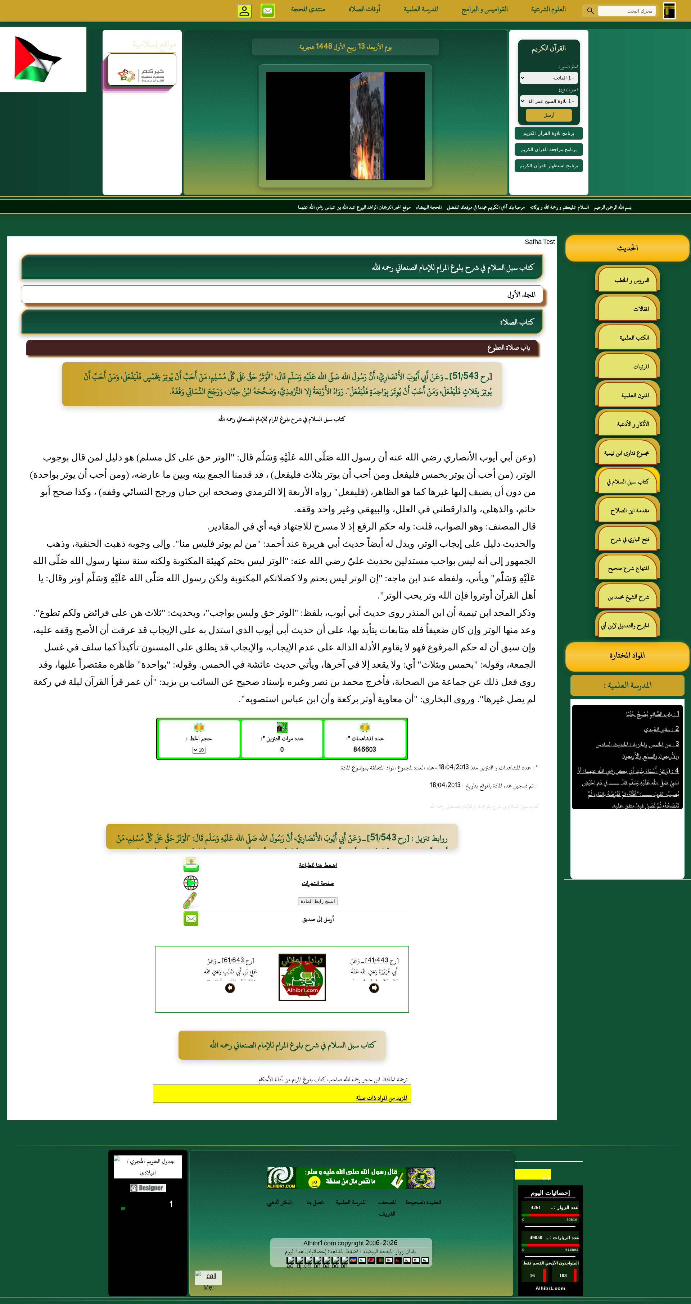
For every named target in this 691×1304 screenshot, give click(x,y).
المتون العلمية (635, 395)
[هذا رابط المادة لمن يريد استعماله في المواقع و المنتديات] (191, 900)
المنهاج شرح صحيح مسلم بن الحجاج (632, 571)
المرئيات (641, 366)
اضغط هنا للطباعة (318, 865)
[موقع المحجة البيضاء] (346, 128)
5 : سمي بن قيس (661, 795)
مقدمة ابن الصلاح (630, 510)
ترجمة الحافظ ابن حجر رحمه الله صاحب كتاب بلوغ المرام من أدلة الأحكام (332, 1079)
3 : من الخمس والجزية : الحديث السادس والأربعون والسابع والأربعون (637, 724)
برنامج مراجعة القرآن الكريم (549, 149)
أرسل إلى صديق (318, 919)
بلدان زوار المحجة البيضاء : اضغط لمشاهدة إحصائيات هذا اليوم (350, 1251)
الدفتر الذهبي (279, 1202)
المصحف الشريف (387, 1207)
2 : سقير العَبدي (661, 704)
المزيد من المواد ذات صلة (381, 1098)
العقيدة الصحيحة (423, 1202)
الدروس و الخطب (632, 280)
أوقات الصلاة (364, 9)
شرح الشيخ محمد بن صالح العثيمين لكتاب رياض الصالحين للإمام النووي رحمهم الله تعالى (632, 600)
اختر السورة (568, 66)
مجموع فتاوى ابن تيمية (626, 453)
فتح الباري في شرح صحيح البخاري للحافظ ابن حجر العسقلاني (628, 542)
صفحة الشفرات (318, 883)
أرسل (549, 115)
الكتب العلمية (634, 338)
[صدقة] (351, 1180)
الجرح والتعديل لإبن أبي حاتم (628, 628)
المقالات (641, 309)
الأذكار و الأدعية (633, 424)
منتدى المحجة (308, 9)
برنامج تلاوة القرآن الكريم (548, 133)
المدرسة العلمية (421, 9)
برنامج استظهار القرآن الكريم (549, 165)
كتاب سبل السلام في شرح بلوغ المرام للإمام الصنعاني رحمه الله (631, 485)
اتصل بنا (315, 1202)
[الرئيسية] (669, 10)
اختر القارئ (568, 90)
